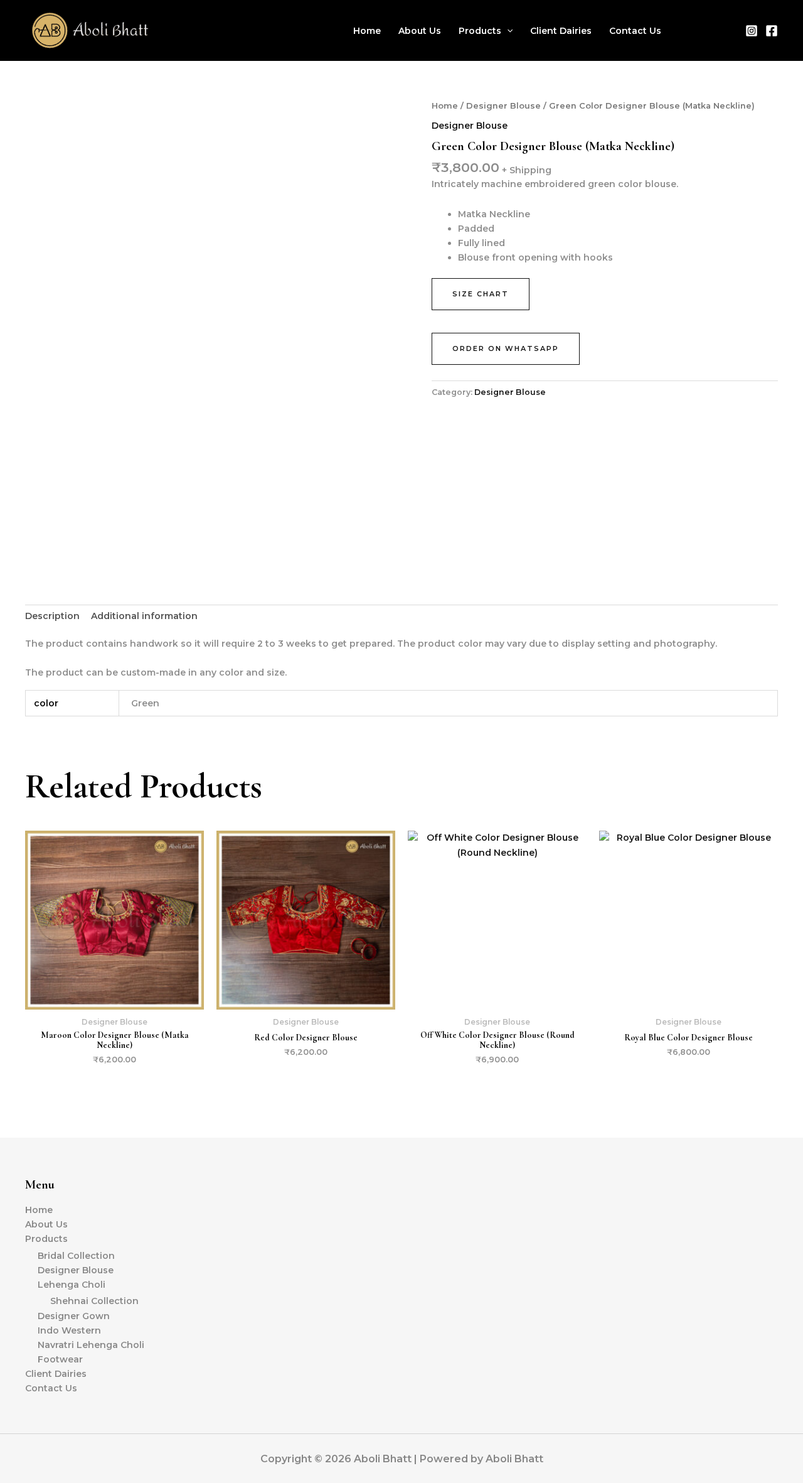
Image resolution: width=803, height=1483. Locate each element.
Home (367, 30)
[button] (507, 31)
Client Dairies (561, 30)
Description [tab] (52, 616)
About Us (419, 30)
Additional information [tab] (144, 616)
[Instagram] (751, 30)
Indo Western (69, 1330)
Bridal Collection (76, 1255)
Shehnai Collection (94, 1301)
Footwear (60, 1359)
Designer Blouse (503, 106)
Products (480, 30)
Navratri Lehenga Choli (91, 1345)
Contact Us (635, 30)
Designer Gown (74, 1316)
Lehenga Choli (71, 1284)
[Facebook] (771, 30)
